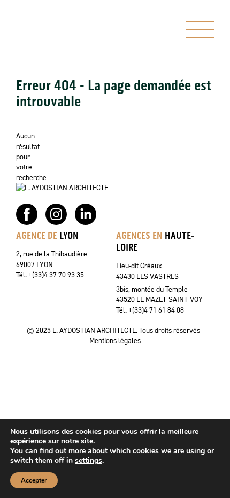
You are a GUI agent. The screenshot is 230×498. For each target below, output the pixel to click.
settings (88, 460)
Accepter (34, 480)
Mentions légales (115, 340)
